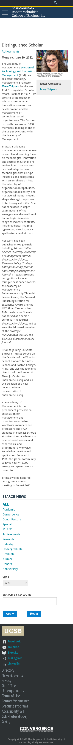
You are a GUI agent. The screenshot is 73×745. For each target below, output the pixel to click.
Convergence (11, 514)
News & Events (12, 675)
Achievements (10, 51)
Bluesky (13, 652)
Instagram (15, 658)
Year (6, 577)
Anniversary (10, 569)
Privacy (6, 680)
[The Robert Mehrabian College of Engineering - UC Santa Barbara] (29, 15)
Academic (9, 509)
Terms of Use (11, 695)
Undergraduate (13, 549)
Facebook (14, 641)
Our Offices (9, 685)
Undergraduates (13, 690)
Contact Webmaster (15, 700)
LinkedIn (14, 663)
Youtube (13, 647)
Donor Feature (12, 519)
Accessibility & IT (14, 711)
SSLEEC (7, 529)
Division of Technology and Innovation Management (18, 71)
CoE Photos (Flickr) (14, 716)
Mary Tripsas (48, 89)
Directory (8, 670)
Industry (8, 544)
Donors (7, 564)
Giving (6, 721)
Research (8, 539)
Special (7, 524)
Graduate (9, 554)
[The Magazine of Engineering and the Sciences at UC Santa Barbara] (36, 731)
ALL (6, 504)
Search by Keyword (17, 594)
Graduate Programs (15, 706)
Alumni (7, 559)
